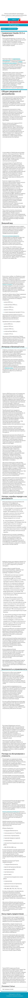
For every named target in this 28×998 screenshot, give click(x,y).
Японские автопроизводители (10, 236)
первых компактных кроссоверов (12, 62)
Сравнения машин (12, 28)
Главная (3, 28)
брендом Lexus (9, 367)
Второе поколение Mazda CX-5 (10, 811)
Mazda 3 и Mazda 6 (7, 284)
